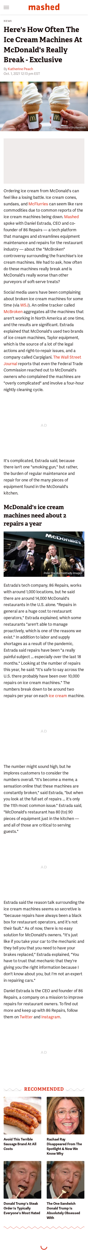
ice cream (58, 695)
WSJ (24, 305)
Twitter (26, 1016)
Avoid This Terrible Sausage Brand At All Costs (20, 1144)
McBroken (13, 311)
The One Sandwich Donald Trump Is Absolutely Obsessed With (63, 1210)
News (8, 21)
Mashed (71, 216)
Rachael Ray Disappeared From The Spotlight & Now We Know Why (64, 1146)
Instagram (50, 1016)
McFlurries (38, 203)
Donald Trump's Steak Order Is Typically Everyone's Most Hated (22, 1208)
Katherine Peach (20, 69)
